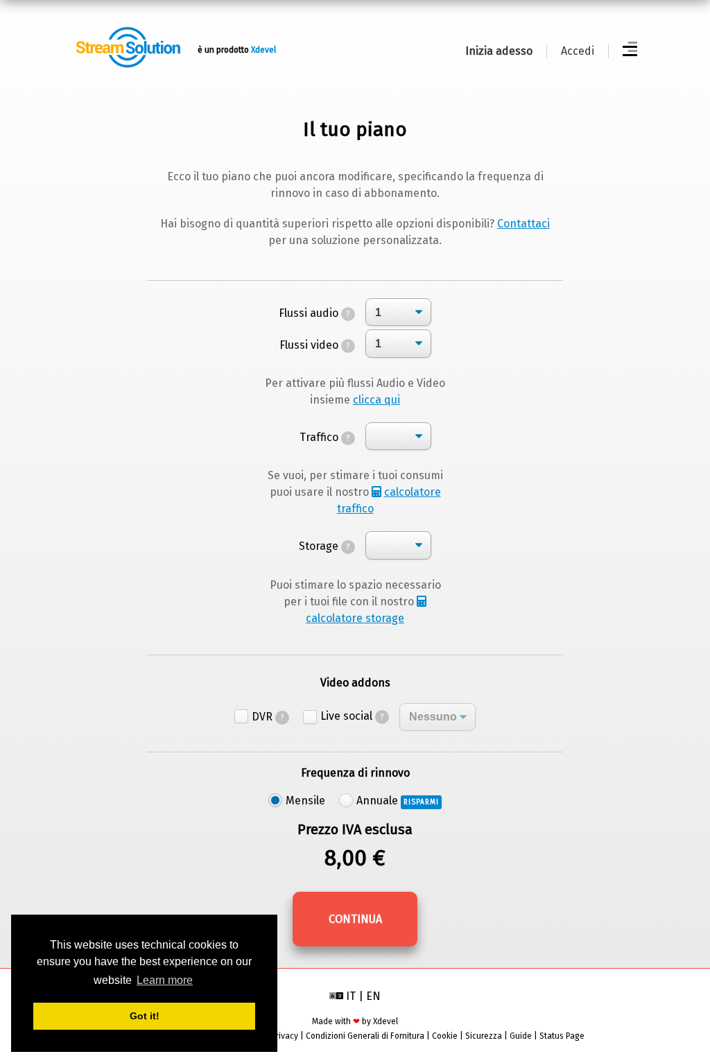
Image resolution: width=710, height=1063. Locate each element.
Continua (355, 919)
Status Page (562, 1036)
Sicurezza (483, 1036)
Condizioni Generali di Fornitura (365, 1036)
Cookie (445, 1036)
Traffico (325, 437)
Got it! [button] (144, 1015)
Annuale (397, 800)
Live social (352, 716)
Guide (521, 1036)
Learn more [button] (165, 980)
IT (351, 996)
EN (373, 996)
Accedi (577, 51)
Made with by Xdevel (355, 1021)
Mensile (305, 800)
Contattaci (523, 223)
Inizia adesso (498, 51)
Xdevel (263, 50)
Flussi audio (314, 313)
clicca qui (376, 399)
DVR (268, 716)
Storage (324, 546)
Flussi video (314, 345)
